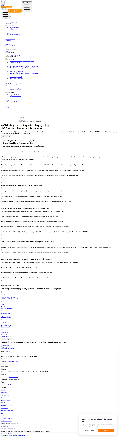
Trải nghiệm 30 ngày (15, 11)
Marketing (21, 120)
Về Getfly (3, 390)
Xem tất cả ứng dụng (6, 339)
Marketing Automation (7, 410)
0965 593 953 (16, 364)
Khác (2, 413)
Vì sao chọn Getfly (6, 400)
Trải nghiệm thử (5, 345)
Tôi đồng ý (106, 430)
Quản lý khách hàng (6, 405)
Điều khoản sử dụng (6, 421)
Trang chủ (21, 117)
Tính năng (21, 118)
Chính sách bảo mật (6, 418)
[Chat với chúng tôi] (4, 435)
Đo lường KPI (4, 408)
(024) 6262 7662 (13, 361)
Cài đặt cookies (89, 430)
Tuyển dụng (4, 392)
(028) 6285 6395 (13, 377)
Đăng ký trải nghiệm (6, 136)
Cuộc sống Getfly (5, 395)
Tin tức (3, 397)
